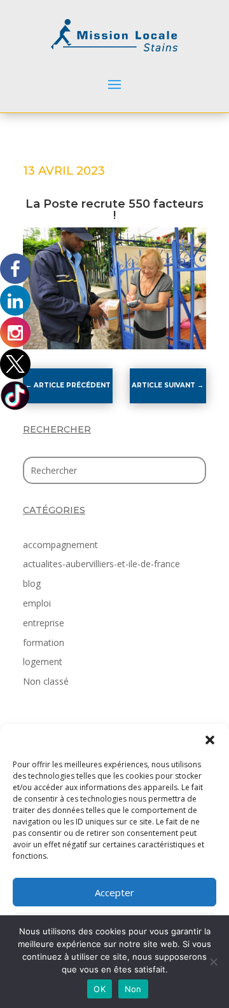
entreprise (43, 623)
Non (133, 989)
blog (32, 583)
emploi (37, 603)
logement (42, 661)
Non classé (46, 681)
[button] (210, 740)
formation (43, 642)
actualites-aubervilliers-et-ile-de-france (101, 564)
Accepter (114, 892)
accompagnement (60, 545)
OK (100, 989)
